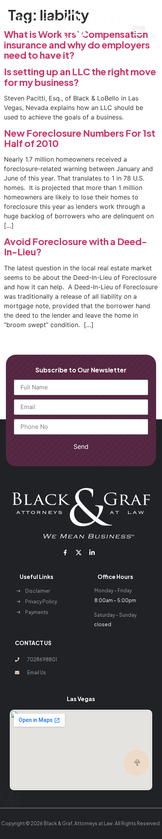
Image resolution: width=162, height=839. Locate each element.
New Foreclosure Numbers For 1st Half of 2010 (79, 138)
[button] (138, 32)
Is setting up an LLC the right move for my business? (80, 76)
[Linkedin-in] (92, 552)
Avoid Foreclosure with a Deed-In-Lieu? (75, 246)
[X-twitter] (78, 552)
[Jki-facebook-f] (65, 552)
